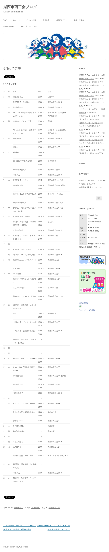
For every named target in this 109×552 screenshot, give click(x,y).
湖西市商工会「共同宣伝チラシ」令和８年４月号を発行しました (92, 143)
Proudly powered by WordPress (15, 547)
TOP (5, 20)
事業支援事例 (79, 20)
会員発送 (46, 20)
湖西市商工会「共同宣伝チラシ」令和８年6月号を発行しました (91, 102)
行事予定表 (18, 508)
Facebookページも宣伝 (87, 310)
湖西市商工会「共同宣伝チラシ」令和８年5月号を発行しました (91, 126)
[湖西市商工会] (80, 306)
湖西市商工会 (54, 508)
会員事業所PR (8, 26)
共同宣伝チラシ (62, 20)
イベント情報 (31, 20)
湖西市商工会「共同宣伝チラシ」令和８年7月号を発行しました (91, 85)
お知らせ (16, 20)
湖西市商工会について (29, 26)
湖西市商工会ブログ (20, 7)
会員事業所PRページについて (91, 187)
